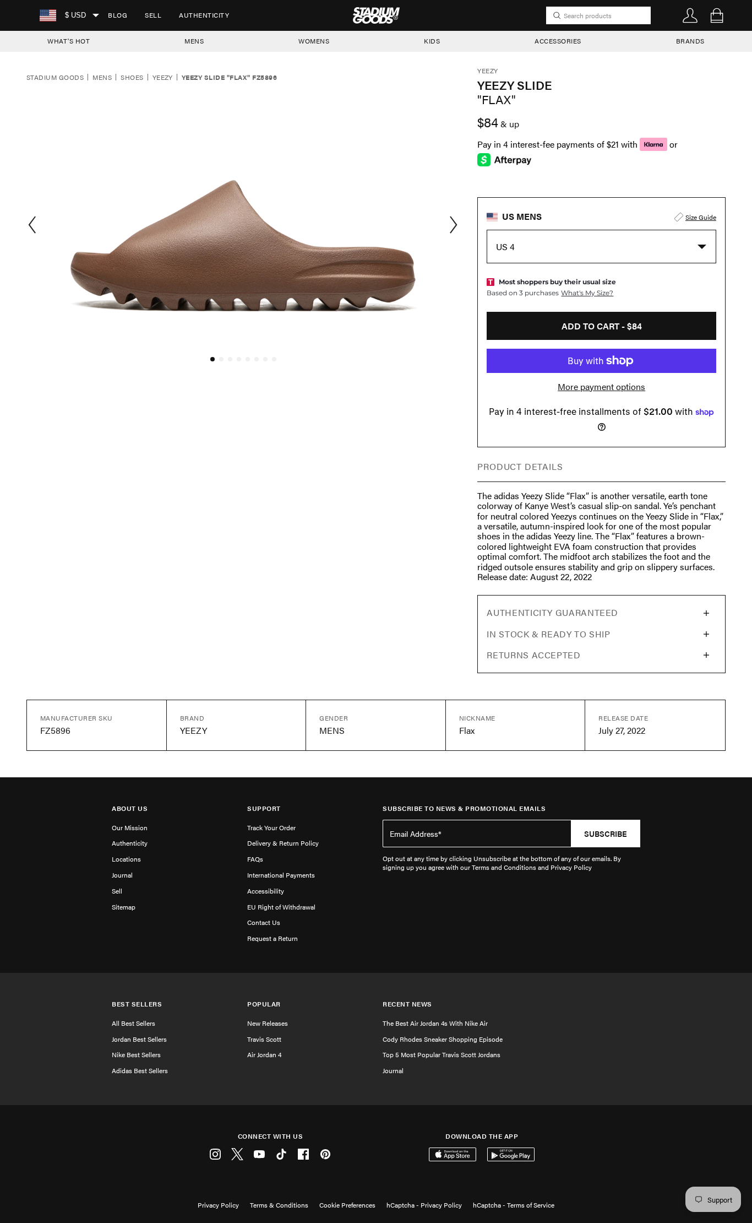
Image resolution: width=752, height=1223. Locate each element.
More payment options (601, 387)
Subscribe (605, 833)
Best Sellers (137, 1004)
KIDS (432, 41)
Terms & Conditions (279, 1205)
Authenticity (204, 15)
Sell (153, 15)
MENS (194, 41)
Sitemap (123, 907)
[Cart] (717, 15)
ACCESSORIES (558, 41)
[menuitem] (117, 15)
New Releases (267, 1023)
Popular (264, 1004)
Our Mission (130, 827)
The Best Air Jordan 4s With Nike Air (435, 1023)
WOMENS (313, 41)
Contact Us (263, 922)
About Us (130, 808)
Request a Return (272, 938)
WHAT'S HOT (68, 41)
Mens (102, 78)
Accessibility (265, 891)
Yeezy (162, 78)
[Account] (690, 15)
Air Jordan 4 (264, 1054)
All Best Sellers (133, 1023)
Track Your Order (271, 827)
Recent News (407, 1004)
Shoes (132, 78)
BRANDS (690, 41)
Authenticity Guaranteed (552, 612)
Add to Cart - (602, 326)
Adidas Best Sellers (140, 1070)
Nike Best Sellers (136, 1054)
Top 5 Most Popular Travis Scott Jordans (441, 1054)
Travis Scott (264, 1039)
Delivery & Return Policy (283, 843)
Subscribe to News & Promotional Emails (464, 808)
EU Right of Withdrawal (281, 907)
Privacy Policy (218, 1205)
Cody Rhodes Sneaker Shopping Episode (443, 1039)
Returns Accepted (533, 654)
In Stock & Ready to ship (548, 633)
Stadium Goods (55, 78)
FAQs (255, 859)
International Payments (281, 875)
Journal (122, 875)
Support (264, 808)
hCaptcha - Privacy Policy (424, 1205)
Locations (126, 859)
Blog (117, 15)
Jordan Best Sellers (139, 1039)
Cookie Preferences (347, 1205)
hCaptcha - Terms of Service (513, 1205)
